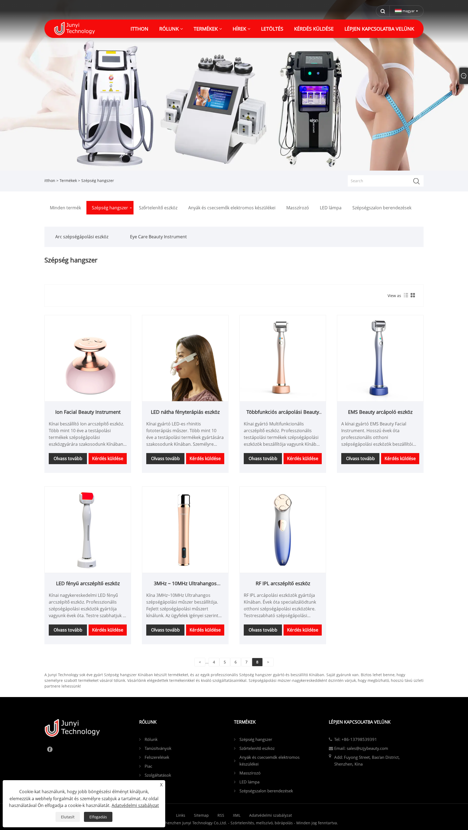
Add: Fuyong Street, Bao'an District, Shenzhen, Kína (367, 760)
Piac (148, 766)
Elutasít (67, 816)
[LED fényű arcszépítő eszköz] (88, 529)
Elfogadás (98, 816)
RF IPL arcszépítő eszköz (283, 583)
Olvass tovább (68, 458)
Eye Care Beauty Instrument (158, 237)
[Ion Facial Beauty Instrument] (88, 357)
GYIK (149, 784)
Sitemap (201, 815)
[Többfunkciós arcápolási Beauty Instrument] (283, 357)
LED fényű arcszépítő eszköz (88, 583)
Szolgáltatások (158, 775)
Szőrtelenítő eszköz (257, 748)
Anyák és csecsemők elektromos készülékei (269, 760)
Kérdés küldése (107, 458)
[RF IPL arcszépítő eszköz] (283, 529)
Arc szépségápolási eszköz (81, 237)
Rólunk (151, 739)
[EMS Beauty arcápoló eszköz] (380, 357)
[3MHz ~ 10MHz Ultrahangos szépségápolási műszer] (185, 529)
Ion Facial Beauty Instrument (88, 412)
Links (180, 815)
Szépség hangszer (255, 739)
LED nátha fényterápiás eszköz (185, 412)
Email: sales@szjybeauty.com (361, 748)
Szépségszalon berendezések (266, 790)
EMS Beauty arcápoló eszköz (380, 412)
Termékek (68, 180)
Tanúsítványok (158, 748)
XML (236, 815)
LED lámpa (249, 782)
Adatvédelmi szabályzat (270, 815)
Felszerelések (157, 757)
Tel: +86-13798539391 (355, 739)
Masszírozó (250, 773)
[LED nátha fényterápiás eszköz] (185, 357)
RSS (220, 815)
